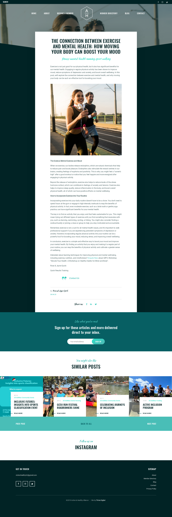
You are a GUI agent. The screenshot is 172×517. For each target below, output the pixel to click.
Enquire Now (93, 258)
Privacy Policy (151, 489)
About (47, 13)
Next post (151, 423)
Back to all (86, 423)
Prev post (20, 423)
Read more (18, 413)
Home (33, 13)
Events (32, 397)
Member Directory (108, 13)
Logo (87, 13)
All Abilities (18, 397)
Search (5, 2)
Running (78, 401)
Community (25, 397)
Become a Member (65, 13)
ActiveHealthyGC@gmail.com (26, 475)
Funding (159, 401)
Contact (141, 13)
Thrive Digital (100, 500)
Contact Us (74, 278)
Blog (127, 13)
